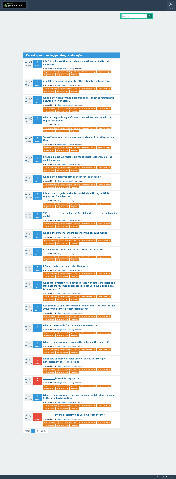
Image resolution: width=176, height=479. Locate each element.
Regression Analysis (65, 69)
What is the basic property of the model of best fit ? (72, 176)
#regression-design (104, 72)
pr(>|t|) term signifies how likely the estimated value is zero (76, 81)
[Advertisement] (71, 33)
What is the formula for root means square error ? (71, 325)
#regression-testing (66, 72)
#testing (77, 72)
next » (43, 431)
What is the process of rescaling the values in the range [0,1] (76, 342)
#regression (74, 75)
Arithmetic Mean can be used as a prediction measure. (73, 249)
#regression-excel (62, 75)
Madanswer (169, 477)
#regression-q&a (49, 75)
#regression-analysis (50, 72)
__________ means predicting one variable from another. (74, 414)
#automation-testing (88, 72)
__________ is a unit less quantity (61, 378)
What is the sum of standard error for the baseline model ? (75, 232)
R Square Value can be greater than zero (65, 266)
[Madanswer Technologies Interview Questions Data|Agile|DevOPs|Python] (14, 5)
